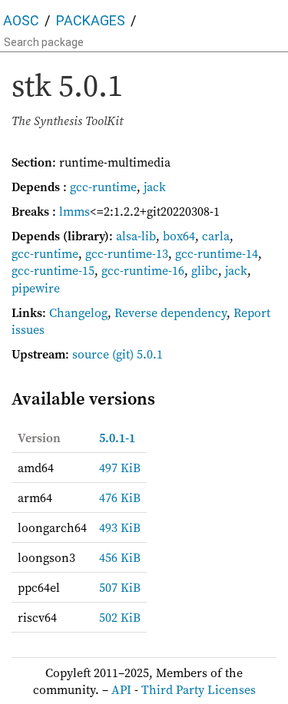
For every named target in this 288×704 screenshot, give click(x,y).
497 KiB (120, 467)
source (90, 353)
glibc (204, 270)
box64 (179, 235)
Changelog (78, 312)
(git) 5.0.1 (137, 353)
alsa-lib (136, 235)
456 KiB (120, 557)
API (121, 689)
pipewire (36, 287)
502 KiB (120, 617)
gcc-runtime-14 (216, 253)
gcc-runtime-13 (126, 253)
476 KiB (120, 497)
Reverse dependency (170, 312)
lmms (74, 211)
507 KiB (120, 587)
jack (155, 186)
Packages (90, 20)
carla (216, 235)
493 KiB (120, 527)
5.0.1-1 (117, 437)
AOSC (21, 20)
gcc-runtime (103, 186)
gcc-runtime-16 (142, 270)
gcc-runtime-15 (53, 270)
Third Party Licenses (198, 689)
